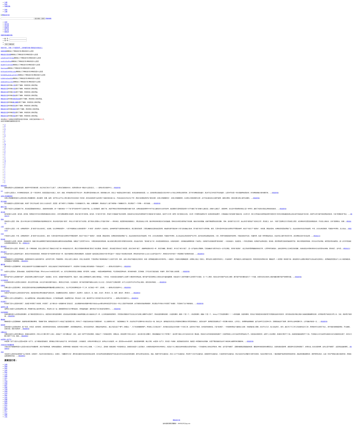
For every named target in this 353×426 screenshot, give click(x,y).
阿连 (14, 112)
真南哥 (15, 109)
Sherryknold (4, 68)
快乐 (5, 405)
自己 (5, 378)
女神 (5, 382)
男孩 (5, 366)
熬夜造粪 (4, 185)
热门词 (6, 30)
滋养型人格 (4, 307)
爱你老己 (4, 246)
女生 (5, 397)
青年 (5, 368)
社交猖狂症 (4, 280)
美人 (5, 380)
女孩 (5, 364)
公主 (5, 374)
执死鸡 (3, 325)
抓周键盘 (4, 257)
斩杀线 (3, 239)
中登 (14, 88)
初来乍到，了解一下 (7, 48)
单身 (5, 384)
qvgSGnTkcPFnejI (6, 61)
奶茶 (5, 401)
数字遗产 (4, 275)
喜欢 (5, 395)
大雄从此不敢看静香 (7, 345)
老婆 (5, 387)
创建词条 (7, 6)
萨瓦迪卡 (4, 252)
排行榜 (6, 26)
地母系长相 (16, 99)
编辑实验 (10, 35)
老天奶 (3, 212)
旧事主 (3, 285)
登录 (5, 4)
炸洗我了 (4, 301)
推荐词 (6, 28)
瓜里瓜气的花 (5, 291)
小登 (14, 85)
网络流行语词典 (6, 54)
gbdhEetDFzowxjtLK (7, 82)
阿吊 (14, 105)
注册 (5, 2)
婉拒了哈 (4, 207)
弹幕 (5, 399)
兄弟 (5, 389)
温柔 (5, 415)
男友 (5, 372)
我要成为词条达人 (37, 48)
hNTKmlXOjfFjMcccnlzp (8, 71)
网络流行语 (4, 85)
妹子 (5, 407)
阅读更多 (117, 187)
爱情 (5, 403)
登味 (14, 95)
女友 (5, 370)
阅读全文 (317, 236)
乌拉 (2, 352)
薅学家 (3, 264)
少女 (5, 416)
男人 (5, 411)
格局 (5, 409)
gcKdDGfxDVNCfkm (7, 58)
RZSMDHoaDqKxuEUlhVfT (9, 75)
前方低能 (4, 201)
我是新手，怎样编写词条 (22, 48)
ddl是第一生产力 (6, 339)
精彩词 (6, 31)
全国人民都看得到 (7, 196)
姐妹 (5, 376)
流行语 (6, 24)
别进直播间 (4, 312)
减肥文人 (4, 296)
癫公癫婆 (15, 102)
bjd (2, 270)
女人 (5, 413)
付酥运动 (4, 332)
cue (2, 191)
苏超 (14, 116)
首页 (5, 22)
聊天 (5, 386)
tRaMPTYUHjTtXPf (7, 65)
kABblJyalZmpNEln (7, 78)
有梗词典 (4, 51)
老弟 (5, 391)
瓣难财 (3, 319)
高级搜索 (48, 18)
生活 (5, 393)
